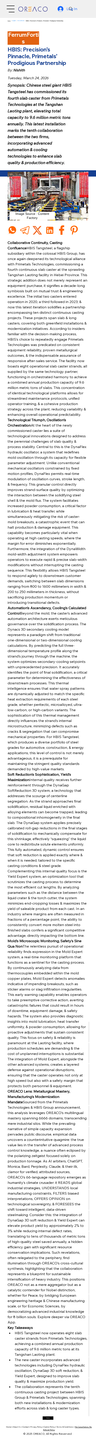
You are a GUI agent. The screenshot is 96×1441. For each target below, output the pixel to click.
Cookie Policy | (50, 1427)
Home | (9, 1427)
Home (9, 20)
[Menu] (11, 8)
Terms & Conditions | (65, 1427)
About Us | (18, 1427)
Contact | (26, 1427)
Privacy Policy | (37, 1427)
